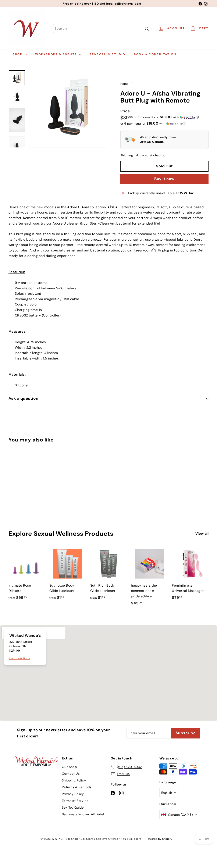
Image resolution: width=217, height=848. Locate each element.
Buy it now (164, 178)
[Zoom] (67, 108)
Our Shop (69, 767)
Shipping (126, 155)
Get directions (19, 658)
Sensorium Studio (107, 54)
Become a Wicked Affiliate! (83, 814)
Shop (18, 54)
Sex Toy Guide (73, 807)
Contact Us (71, 774)
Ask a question (23, 398)
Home (124, 84)
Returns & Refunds (77, 787)
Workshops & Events (56, 54)
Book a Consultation (155, 54)
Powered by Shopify (159, 839)
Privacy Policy (73, 794)
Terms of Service (75, 801)
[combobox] (101, 28)
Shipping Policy (74, 780)
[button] (166, 117)
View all (202, 533)
